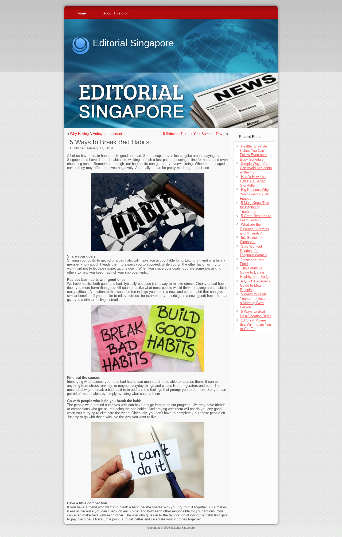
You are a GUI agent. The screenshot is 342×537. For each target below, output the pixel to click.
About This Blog (115, 13)
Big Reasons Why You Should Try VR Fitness (255, 194)
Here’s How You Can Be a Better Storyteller (253, 181)
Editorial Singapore (133, 42)
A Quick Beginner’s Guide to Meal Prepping (255, 285)
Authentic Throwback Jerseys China (171, 534)
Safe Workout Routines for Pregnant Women (253, 250)
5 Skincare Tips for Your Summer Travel (194, 134)
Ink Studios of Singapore (251, 240)
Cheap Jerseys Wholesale (125, 530)
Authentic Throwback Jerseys (162, 530)
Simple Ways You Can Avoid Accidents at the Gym (256, 168)
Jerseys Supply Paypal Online (87, 530)
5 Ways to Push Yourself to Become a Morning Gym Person (255, 300)
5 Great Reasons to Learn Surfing (255, 218)
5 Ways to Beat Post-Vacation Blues (255, 313)
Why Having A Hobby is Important (96, 134)
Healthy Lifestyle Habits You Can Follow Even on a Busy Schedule (253, 152)
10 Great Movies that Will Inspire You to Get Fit (255, 324)
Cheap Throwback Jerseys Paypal (251, 530)
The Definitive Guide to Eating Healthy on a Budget (255, 272)
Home (81, 13)
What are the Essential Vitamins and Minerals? (254, 228)
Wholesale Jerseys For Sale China (205, 530)
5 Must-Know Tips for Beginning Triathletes (254, 207)
